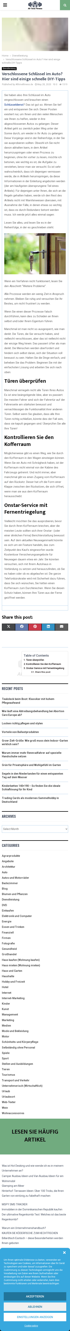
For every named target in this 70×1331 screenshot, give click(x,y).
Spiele (6, 1052)
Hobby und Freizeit (13, 981)
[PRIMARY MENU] (5, 5)
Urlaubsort (8, 1096)
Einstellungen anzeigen (35, 1317)
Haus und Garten (12, 970)
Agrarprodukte (11, 855)
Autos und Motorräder (15, 877)
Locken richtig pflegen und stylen (22, 723)
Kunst (5, 1009)
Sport (5, 1058)
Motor (5, 1036)
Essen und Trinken (13, 926)
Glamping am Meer (13, 1185)
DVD (4, 905)
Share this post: (43, 672)
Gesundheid (9, 948)
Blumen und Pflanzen (15, 894)
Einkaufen (8, 910)
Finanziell (8, 932)
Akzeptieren (35, 1296)
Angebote (8, 861)
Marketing (8, 1020)
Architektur (8, 866)
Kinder (6, 1003)
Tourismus (8, 1074)
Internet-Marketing (13, 998)
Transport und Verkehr (15, 1080)
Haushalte (8, 976)
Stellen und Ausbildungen (17, 1063)
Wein (5, 1107)
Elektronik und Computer (17, 916)
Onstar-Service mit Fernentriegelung (45, 668)
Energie (6, 921)
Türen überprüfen (35, 659)
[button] (64, 1252)
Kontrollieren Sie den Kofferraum (43, 664)
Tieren (6, 1069)
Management (10, 1014)
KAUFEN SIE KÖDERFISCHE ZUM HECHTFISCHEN (30, 1233)
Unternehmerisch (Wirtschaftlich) (22, 1085)
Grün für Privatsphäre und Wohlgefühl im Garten (31, 765)
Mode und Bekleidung (15, 1031)
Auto (4, 872)
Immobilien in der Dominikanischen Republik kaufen (32, 1209)
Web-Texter (9, 1102)
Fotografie (8, 943)
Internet (6, 992)
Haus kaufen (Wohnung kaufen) (21, 959)
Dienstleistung (9, 69)
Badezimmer (10, 883)
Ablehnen (35, 1306)
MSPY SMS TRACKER (14, 1204)
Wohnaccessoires (13, 1113)
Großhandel (9, 954)
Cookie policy (31, 1325)
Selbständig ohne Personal (18, 1047)
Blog (5, 888)
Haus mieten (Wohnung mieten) (21, 965)
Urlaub (6, 1091)
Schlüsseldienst (14, 104)
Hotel (5, 987)
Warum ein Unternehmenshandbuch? (24, 1228)
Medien (6, 1025)
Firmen (6, 937)
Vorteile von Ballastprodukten (20, 732)
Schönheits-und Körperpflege (20, 1041)
